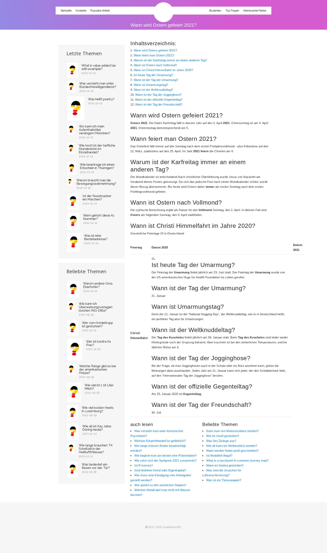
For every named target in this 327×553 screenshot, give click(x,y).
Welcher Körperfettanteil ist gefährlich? (159, 440)
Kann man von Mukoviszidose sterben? (232, 431)
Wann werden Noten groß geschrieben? (232, 450)
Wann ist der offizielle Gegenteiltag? (158, 99)
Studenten (215, 10)
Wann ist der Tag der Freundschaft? (158, 104)
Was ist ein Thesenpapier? (223, 480)
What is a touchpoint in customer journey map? (237, 460)
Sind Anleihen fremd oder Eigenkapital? (160, 470)
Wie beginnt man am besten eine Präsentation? (165, 455)
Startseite (66, 10)
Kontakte (81, 10)
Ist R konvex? (143, 465)
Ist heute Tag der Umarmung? (153, 75)
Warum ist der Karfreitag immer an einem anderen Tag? (170, 60)
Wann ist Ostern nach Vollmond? (155, 65)
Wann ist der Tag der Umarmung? (156, 79)
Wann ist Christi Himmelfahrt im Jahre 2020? (163, 70)
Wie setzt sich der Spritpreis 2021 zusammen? (165, 460)
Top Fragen (232, 10)
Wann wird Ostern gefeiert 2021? (155, 50)
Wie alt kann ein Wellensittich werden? (231, 445)
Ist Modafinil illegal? (219, 455)
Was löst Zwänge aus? (221, 440)
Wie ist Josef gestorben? (222, 435)
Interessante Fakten (254, 10)
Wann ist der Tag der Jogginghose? (158, 94)
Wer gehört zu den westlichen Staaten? (160, 485)
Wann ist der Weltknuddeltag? (153, 89)
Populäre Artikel (100, 10)
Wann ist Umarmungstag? (151, 84)
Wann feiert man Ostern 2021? (154, 55)
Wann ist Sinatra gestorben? (225, 465)
